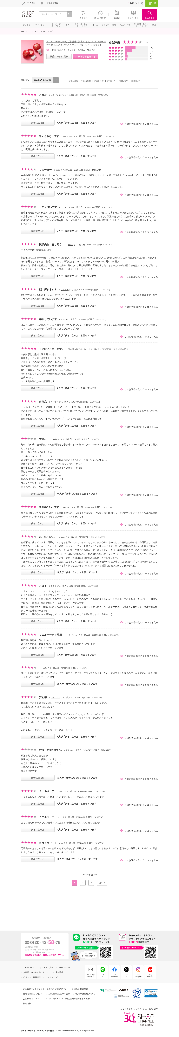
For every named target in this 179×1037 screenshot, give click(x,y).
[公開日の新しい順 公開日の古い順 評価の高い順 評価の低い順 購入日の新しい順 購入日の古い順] (45, 80)
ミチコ (53, 586)
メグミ (61, 791)
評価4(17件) (99, 81)
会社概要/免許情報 (80, 989)
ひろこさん (55, 697)
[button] (151, 993)
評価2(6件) (123, 81)
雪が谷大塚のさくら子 (78, 349)
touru (63, 537)
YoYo (58, 170)
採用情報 (27, 1003)
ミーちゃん (73, 635)
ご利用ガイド (29, 967)
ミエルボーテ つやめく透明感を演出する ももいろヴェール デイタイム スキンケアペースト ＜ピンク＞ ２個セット (76, 43)
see (62, 843)
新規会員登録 (52, 3)
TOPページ (26, 31)
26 (151, 47)
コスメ (37, 31)
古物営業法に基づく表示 (59, 994)
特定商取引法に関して (33, 994)
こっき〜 (65, 290)
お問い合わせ (64, 967)
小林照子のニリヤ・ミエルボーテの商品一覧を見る (72, 50)
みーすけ (54, 402)
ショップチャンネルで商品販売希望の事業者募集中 (68, 999)
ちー (63, 319)
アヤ (68, 750)
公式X (126, 976)
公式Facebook (114, 976)
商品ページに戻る (59, 56)
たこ (60, 817)
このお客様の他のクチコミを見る (141, 124)
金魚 (45, 668)
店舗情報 (59, 972)
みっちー (67, 507)
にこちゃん (65, 207)
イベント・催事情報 (32, 977)
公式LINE (102, 976)
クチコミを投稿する (85, 56)
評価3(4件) (111, 81)
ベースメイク (49, 31)
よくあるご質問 (46, 967)
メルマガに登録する (90, 976)
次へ (101, 883)
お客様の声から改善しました (36, 972)
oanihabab (56, 439)
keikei (70, 245)
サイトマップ (51, 977)
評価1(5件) (136, 81)
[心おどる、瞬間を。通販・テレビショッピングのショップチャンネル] (28, 14)
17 (151, 50)
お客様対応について (32, 999)
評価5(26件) (86, 81)
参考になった (37, 122)
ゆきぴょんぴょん (58, 95)
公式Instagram (138, 976)
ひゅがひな (68, 136)
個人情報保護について (85, 994)
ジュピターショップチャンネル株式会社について (44, 989)
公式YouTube (150, 976)
